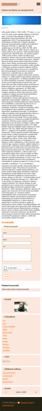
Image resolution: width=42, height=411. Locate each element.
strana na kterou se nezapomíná (17, 10)
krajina (5, 341)
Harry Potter (7, 332)
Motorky (6, 344)
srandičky (6, 350)
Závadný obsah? (27, 403)
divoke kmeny (8, 382)
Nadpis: (5, 239)
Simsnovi (6, 347)
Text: (4, 246)
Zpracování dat (8, 405)
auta (4, 323)
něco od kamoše (9, 373)
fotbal (5, 329)
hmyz (5, 335)
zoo (4, 320)
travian (5, 379)
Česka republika (9, 326)
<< (6, 392)
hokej (5, 338)
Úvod (3, 27)
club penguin (8, 376)
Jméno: (5, 233)
